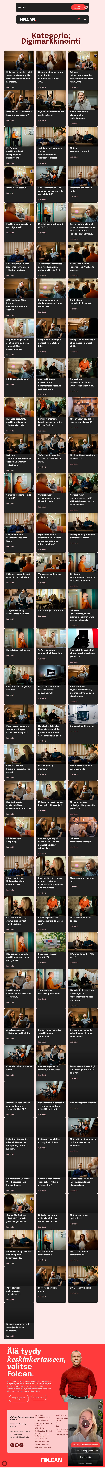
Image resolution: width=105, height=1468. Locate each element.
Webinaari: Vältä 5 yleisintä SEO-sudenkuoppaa (79, 114)
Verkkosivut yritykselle (43, 1447)
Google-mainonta (41, 1420)
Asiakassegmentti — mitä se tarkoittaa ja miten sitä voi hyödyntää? (51, 190)
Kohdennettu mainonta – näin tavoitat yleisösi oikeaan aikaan (82, 1181)
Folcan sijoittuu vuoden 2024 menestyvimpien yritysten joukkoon (18, 266)
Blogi (57, 1426)
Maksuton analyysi (62, 1429)
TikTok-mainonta (41, 1439)
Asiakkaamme (61, 1415)
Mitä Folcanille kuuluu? (17, 379)
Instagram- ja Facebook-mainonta (43, 1424)
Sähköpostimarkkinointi (43, 1431)
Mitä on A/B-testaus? (16, 187)
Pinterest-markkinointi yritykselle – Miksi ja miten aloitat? (49, 1181)
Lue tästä (10, 87)
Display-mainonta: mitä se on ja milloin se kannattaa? (17, 1327)
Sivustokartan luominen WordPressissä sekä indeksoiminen (18, 1181)
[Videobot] (85, 1432)
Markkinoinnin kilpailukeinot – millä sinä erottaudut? (18, 993)
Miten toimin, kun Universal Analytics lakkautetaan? (15, 881)
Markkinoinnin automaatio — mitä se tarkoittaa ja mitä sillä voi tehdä (51, 1105)
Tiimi (57, 1423)
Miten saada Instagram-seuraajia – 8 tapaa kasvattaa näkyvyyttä (18, 729)
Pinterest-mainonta (42, 1442)
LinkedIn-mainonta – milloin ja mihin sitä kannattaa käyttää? (48, 1218)
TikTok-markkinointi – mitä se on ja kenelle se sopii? (49, 458)
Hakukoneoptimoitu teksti (83, 1102)
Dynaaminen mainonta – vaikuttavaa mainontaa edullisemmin (82, 1033)
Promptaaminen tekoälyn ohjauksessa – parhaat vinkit (82, 342)
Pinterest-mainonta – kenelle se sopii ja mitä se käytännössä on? (50, 422)
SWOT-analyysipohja (80, 1287)
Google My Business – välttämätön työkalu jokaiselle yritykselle (17, 1218)
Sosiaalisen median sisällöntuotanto (42, 1435)
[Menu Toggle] (49, 7)
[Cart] (86, 7)
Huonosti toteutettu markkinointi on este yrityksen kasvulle (16, 422)
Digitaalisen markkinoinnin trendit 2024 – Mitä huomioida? (82, 382)
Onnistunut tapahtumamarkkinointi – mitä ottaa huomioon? (82, 577)
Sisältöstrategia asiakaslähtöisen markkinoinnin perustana (18, 805)
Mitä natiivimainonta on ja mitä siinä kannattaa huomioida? (83, 1142)
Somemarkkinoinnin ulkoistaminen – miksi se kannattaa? (50, 303)
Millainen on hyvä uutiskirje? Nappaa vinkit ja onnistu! (82, 805)
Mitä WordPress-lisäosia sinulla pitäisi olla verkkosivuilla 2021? (18, 1105)
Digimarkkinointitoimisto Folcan (65, 1419)
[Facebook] (21, 1445)
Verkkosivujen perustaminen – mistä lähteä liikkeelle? (49, 498)
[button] (85, 19)
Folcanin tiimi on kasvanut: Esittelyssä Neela (16, 537)
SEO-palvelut (39, 1428)
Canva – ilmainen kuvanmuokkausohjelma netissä (18, 768)
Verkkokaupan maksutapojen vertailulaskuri (13, 1291)
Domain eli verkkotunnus (82, 726)
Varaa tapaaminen (62, 1432)
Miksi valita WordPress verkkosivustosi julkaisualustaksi (49, 689)
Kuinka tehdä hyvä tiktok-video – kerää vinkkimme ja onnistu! (82, 653)
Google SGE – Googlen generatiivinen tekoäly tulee (49, 342)
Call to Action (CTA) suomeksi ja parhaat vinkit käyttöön (16, 920)
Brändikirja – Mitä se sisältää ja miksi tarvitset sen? (50, 920)
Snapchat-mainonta (42, 1445)
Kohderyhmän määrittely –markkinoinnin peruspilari (50, 1033)
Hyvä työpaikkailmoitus (18, 650)
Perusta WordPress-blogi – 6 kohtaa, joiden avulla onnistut (82, 1069)
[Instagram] (12, 1445)
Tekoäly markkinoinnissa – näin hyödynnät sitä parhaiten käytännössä (51, 266)
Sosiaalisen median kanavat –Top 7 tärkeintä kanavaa (82, 266)
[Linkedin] (17, 1445)
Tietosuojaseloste (62, 1435)
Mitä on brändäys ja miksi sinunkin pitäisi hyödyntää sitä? (18, 1254)
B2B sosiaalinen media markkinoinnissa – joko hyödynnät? (17, 957)
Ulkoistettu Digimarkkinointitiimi (42, 1416)
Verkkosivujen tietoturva (50, 610)
